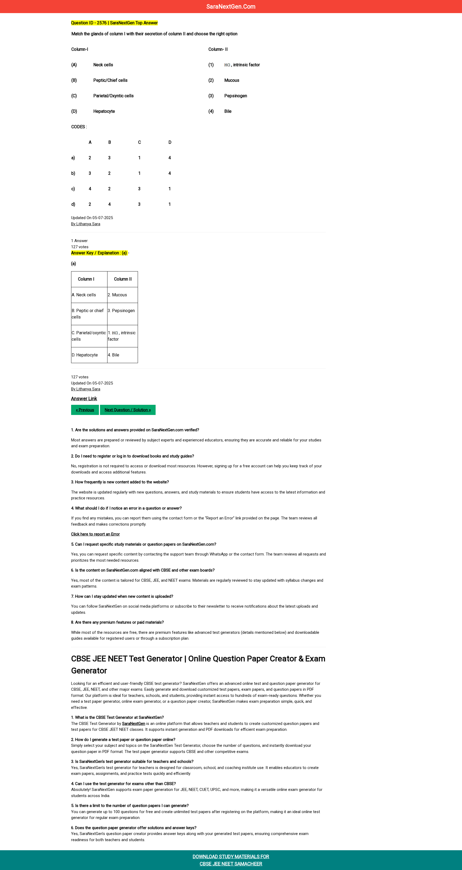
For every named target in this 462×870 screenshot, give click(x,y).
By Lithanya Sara (85, 224)
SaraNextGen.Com (231, 6)
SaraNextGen (133, 723)
